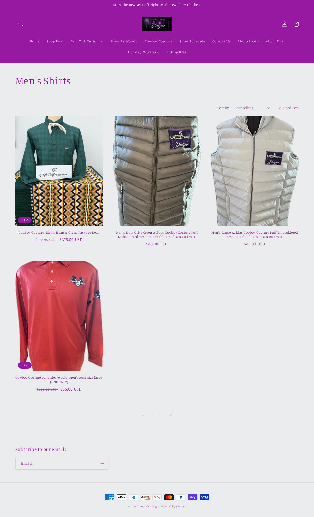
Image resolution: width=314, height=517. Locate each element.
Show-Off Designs (148, 506)
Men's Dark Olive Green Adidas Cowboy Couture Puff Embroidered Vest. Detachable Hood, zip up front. (157, 234)
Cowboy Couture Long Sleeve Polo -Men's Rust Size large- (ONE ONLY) (59, 380)
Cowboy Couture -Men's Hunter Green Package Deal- (59, 232)
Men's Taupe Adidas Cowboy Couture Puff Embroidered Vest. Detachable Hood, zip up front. (254, 234)
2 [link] (171, 414)
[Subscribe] (102, 464)
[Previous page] (143, 415)
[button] (21, 24)
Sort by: (223, 108)
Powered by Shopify (173, 506)
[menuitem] (34, 41)
